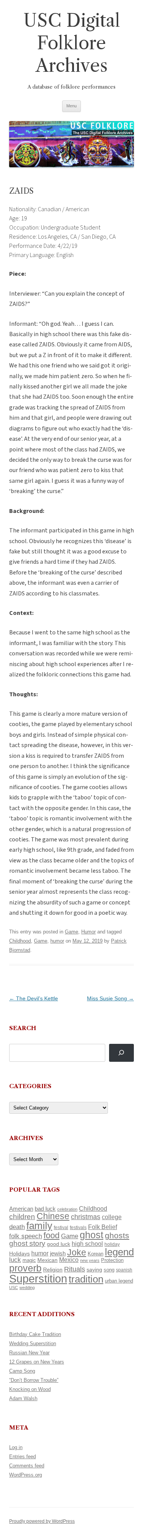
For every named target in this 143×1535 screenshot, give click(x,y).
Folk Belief (102, 1226)
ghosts (117, 1235)
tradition (86, 1279)
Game (71, 932)
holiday (112, 1244)
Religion (53, 1269)
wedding (27, 1287)
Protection (112, 1260)
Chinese (53, 1216)
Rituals (74, 1269)
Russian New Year (29, 1352)
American (21, 1209)
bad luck (45, 1209)
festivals (78, 1227)
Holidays (19, 1253)
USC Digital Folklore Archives (71, 43)
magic (29, 1260)
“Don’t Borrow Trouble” (33, 1380)
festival (61, 1227)
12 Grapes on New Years (36, 1362)
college (112, 1217)
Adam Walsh (23, 1398)
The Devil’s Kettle (33, 998)
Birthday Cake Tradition (35, 1334)
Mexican (47, 1260)
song (109, 1270)
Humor (88, 932)
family (39, 1225)
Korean (95, 1254)
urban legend (119, 1281)
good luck (58, 1244)
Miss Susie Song (110, 998)
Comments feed (26, 1466)
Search (22, 1028)
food (51, 1235)
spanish (124, 1270)
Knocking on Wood (30, 1389)
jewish (58, 1253)
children (22, 1217)
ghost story (27, 1243)
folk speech (25, 1236)
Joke (76, 1252)
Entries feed (22, 1456)
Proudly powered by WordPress (42, 1521)
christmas (85, 1217)
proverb (25, 1268)
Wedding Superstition (32, 1343)
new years (90, 1260)
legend (119, 1252)
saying (94, 1269)
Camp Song (22, 1371)
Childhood (20, 941)
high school (87, 1244)
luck (15, 1259)
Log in (15, 1447)
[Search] (121, 1053)
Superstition (38, 1278)
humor (57, 941)
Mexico (69, 1260)
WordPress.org (25, 1475)
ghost (91, 1235)
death (17, 1227)
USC (13, 1287)
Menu (71, 106)
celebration (67, 1209)
